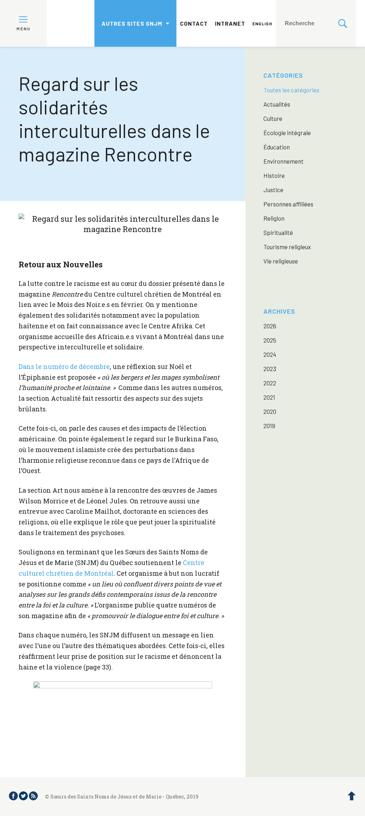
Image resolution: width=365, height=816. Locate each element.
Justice (273, 189)
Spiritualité (278, 232)
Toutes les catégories (291, 89)
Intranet (230, 23)
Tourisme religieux (287, 246)
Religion (273, 218)
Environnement (283, 161)
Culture (272, 118)
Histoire (274, 175)
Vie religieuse (280, 261)
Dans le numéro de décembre (64, 366)
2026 (269, 325)
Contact (194, 23)
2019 (269, 425)
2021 (269, 397)
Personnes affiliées (288, 203)
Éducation (276, 146)
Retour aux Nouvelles (61, 264)
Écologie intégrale (287, 132)
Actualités (276, 104)
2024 (269, 354)
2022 (269, 382)
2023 (269, 368)
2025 (269, 340)
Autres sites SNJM (132, 23)
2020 (269, 411)
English (262, 23)
